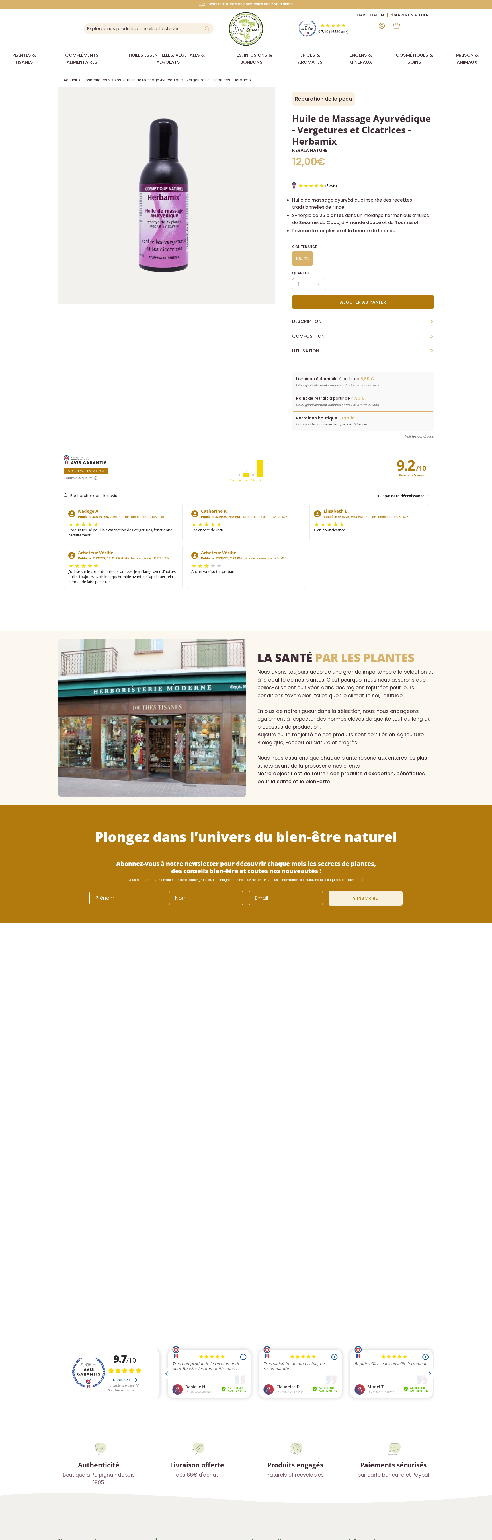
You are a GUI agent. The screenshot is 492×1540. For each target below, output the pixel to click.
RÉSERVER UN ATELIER (409, 15)
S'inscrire (365, 898)
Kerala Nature (309, 150)
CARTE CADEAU (371, 15)
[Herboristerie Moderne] (246, 29)
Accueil (70, 79)
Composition (363, 336)
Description (363, 321)
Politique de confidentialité (343, 880)
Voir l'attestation (86, 471)
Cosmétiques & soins (102, 79)
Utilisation (363, 351)
